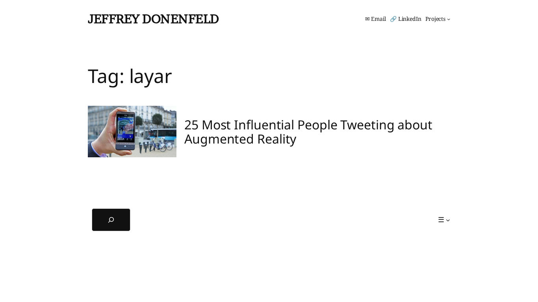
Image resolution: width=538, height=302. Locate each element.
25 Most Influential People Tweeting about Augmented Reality (308, 132)
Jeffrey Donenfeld (153, 18)
